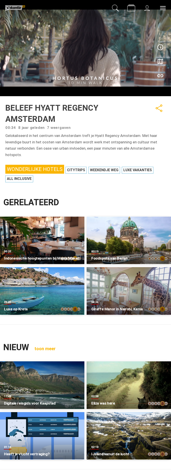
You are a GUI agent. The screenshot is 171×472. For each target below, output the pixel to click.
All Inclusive (19, 179)
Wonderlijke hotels (35, 169)
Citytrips (76, 170)
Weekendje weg (104, 170)
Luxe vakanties (137, 170)
